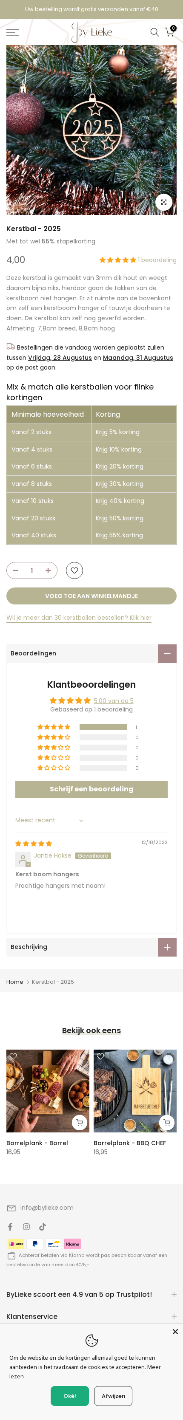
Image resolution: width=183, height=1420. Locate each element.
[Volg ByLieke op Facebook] (10, 1227)
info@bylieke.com (47, 1207)
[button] (119, 260)
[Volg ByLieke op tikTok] (42, 1227)
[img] (33, 843)
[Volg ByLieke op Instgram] (26, 1227)
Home (14, 982)
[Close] (175, 1331)
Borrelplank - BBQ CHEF (130, 1143)
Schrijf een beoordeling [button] (92, 789)
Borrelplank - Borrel (37, 1143)
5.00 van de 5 (114, 701)
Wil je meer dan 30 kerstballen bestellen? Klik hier (79, 617)
